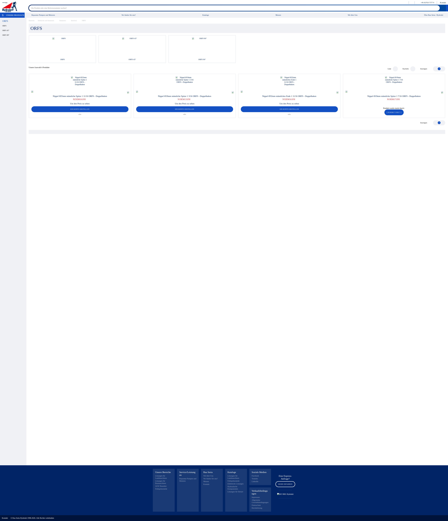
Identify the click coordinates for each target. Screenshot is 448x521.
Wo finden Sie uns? (129, 15)
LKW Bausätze (161, 486)
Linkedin (255, 481)
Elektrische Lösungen (235, 484)
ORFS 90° (5, 35)
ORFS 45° (5, 30)
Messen (278, 15)
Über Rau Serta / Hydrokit (433, 15)
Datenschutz (256, 505)
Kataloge (205, 15)
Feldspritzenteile (161, 489)
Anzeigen (423, 69)
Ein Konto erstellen (79, 109)
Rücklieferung (257, 508)
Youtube (255, 479)
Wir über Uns (352, 15)
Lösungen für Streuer (235, 492)
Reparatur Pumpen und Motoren (43, 15)
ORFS (4, 26)
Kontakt (443, 3)
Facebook (255, 476)
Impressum (256, 497)
